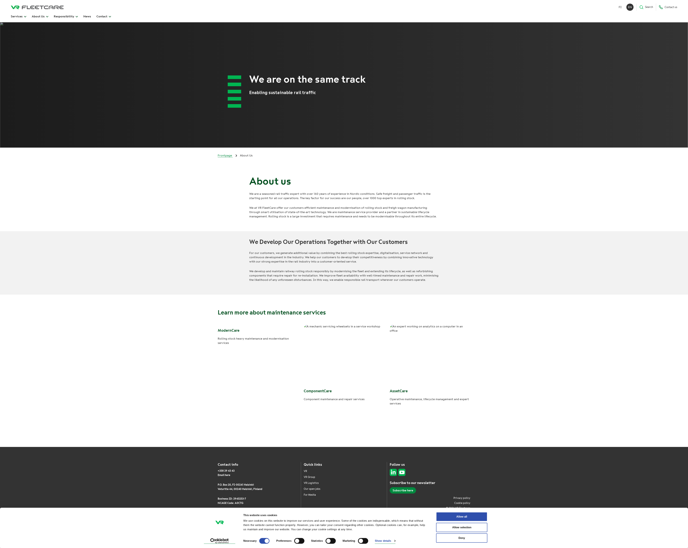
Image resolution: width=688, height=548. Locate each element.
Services (17, 16)
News (87, 16)
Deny (461, 537)
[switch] (299, 541)
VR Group (309, 477)
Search (649, 7)
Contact (102, 16)
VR (305, 471)
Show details (383, 540)
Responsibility (64, 16)
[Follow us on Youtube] (401, 472)
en (630, 7)
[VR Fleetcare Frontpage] (37, 7)
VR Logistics (311, 483)
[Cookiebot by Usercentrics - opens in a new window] (219, 541)
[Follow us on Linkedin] (393, 472)
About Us (38, 16)
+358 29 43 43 (226, 470)
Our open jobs (312, 488)
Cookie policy (462, 503)
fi (620, 7)
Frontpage (225, 155)
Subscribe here (403, 490)
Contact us (671, 7)
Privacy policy (461, 498)
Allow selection (461, 527)
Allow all (461, 516)
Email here (224, 475)
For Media (310, 494)
